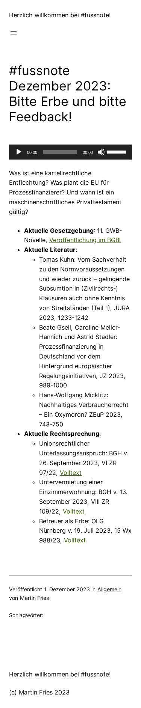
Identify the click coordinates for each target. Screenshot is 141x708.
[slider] (117, 151)
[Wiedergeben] (19, 152)
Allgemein (109, 589)
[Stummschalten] (101, 152)
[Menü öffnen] (13, 32)
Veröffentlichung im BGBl (85, 240)
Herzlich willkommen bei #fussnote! (60, 15)
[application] (70, 152)
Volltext (71, 472)
